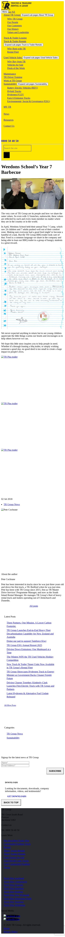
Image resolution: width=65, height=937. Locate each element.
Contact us (6, 825)
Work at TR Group (13, 80)
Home (7, 928)
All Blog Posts (10, 705)
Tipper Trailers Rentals (14, 854)
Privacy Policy (11, 931)
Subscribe (55, 771)
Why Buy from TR (16, 61)
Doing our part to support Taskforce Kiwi (26, 641)
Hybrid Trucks (14, 91)
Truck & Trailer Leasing (15, 38)
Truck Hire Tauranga (14, 902)
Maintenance (10, 74)
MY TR (7, 107)
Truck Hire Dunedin (13, 885)
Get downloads (16, 796)
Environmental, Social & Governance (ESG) (28, 101)
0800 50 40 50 (10, 140)
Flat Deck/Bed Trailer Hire (16, 840)
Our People (12, 22)
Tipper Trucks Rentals (14, 850)
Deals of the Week (16, 68)
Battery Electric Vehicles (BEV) (22, 88)
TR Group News (12, 504)
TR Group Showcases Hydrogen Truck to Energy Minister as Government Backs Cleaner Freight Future (30, 675)
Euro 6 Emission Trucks (18, 98)
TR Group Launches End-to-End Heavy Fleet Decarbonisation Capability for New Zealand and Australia (30, 633)
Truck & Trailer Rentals (15, 41)
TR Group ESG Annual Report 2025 (24, 645)
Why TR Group (15, 19)
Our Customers (14, 25)
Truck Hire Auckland (14, 878)
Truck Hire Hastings (13, 892)
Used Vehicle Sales (13, 57)
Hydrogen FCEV (15, 94)
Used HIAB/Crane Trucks (16, 860)
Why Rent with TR (16, 48)
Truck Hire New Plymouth (16, 895)
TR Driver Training (13, 77)
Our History (13, 29)
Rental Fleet (13, 52)
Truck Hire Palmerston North (17, 898)
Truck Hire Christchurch (15, 881)
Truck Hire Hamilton (14, 888)
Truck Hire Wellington (14, 905)
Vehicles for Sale (15, 65)
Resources (8, 120)
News (6, 114)
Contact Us (9, 126)
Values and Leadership (18, 32)
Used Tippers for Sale (14, 857)
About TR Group (12, 15)
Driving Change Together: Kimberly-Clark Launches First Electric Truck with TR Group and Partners (30, 686)
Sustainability (10, 84)
